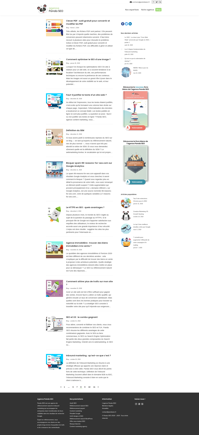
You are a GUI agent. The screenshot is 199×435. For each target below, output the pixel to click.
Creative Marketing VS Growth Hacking (140, 213)
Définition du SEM (75, 130)
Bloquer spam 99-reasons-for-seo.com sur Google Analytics (89, 165)
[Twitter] (126, 23)
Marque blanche (75, 424)
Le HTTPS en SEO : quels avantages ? (85, 207)
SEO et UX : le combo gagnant (82, 317)
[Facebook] (122, 23)
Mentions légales (107, 406)
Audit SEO (73, 403)
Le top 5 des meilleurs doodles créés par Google (141, 226)
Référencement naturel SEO (79, 406)
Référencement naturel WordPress (81, 418)
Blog (67, 27)
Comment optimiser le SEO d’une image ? (88, 59)
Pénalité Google (75, 413)
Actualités (105, 408)
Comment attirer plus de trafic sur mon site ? (89, 283)
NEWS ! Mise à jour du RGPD (140, 69)
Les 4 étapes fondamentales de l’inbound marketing (135, 50)
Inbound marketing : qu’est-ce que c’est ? (88, 355)
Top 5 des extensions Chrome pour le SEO (140, 200)
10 (89, 387)
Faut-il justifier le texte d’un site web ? (86, 94)
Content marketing (76, 411)
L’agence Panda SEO (109, 403)
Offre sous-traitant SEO (77, 421)
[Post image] (122, 37)
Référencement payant (77, 408)
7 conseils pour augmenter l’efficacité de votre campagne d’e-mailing (141, 241)
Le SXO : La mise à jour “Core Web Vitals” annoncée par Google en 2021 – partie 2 (137, 39)
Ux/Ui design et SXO (76, 416)
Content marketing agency (78, 426)
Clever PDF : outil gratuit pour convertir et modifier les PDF (88, 22)
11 (94, 387)
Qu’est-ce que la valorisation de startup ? (135, 60)
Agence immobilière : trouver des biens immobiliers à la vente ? (87, 244)
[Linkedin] (130, 23)
